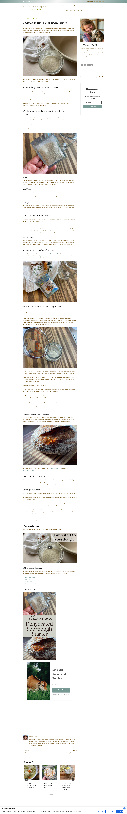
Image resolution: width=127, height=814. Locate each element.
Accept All (120, 811)
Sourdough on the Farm (54, 253)
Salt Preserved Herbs (28, 751)
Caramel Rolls (28, 581)
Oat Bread (27, 579)
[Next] (73, 779)
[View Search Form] (103, 8)
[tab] (49, 794)
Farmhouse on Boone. (28, 470)
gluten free (43, 256)
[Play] (49, 547)
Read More (92, 62)
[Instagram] (26, 2)
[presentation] (31, 772)
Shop (92, 5)
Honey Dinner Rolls (30, 577)
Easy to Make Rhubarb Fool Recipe (48, 785)
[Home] (23, 18)
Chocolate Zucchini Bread (31, 583)
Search (101, 76)
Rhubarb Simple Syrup (99, 1)
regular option (52, 256)
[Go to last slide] (26, 779)
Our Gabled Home (27, 518)
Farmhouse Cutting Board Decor (68, 751)
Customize (101, 811)
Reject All (110, 811)
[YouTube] (29, 2)
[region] (63, 810)
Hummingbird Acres (56, 468)
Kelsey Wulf (33, 736)
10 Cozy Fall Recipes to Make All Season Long (31, 785)
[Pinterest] (32, 2)
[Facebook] (24, 2)
